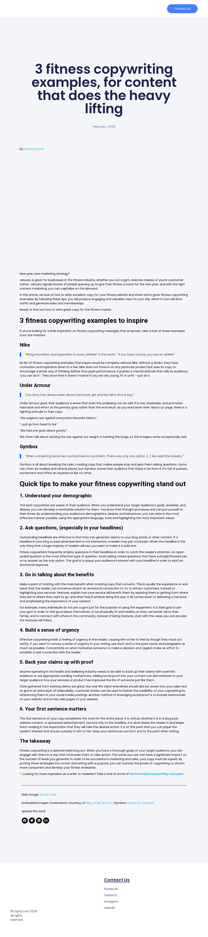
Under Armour (103, 803)
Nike (88, 803)
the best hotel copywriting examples (156, 774)
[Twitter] (32, 820)
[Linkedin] (39, 820)
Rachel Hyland (34, 149)
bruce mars (48, 795)
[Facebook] (25, 820)
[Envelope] (46, 820)
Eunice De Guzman (140, 803)
